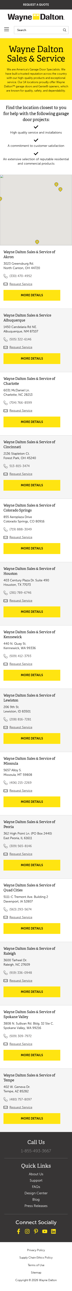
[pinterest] (36, 1232)
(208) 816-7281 (20, 719)
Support (36, 1180)
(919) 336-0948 (20, 973)
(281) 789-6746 (20, 593)
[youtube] (44, 1232)
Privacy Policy (36, 1250)
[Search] (65, 30)
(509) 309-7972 (20, 1036)
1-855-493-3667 (36, 1150)
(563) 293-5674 (20, 909)
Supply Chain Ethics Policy (36, 1257)
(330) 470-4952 (20, 276)
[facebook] (18, 1232)
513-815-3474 (19, 466)
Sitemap (36, 1272)
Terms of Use (36, 1265)
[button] (60, 189)
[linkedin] (53, 1232)
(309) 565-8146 (20, 846)
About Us (36, 1174)
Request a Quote (36, 4)
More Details (38, 297)
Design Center (36, 1193)
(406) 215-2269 (20, 783)
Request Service (20, 284)
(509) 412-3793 (20, 656)
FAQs (36, 1187)
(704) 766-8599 (20, 403)
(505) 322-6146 (20, 339)
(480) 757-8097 (20, 1099)
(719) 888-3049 (20, 529)
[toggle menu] (6, 29)
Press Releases (36, 1206)
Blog (36, 1199)
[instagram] (27, 1232)
